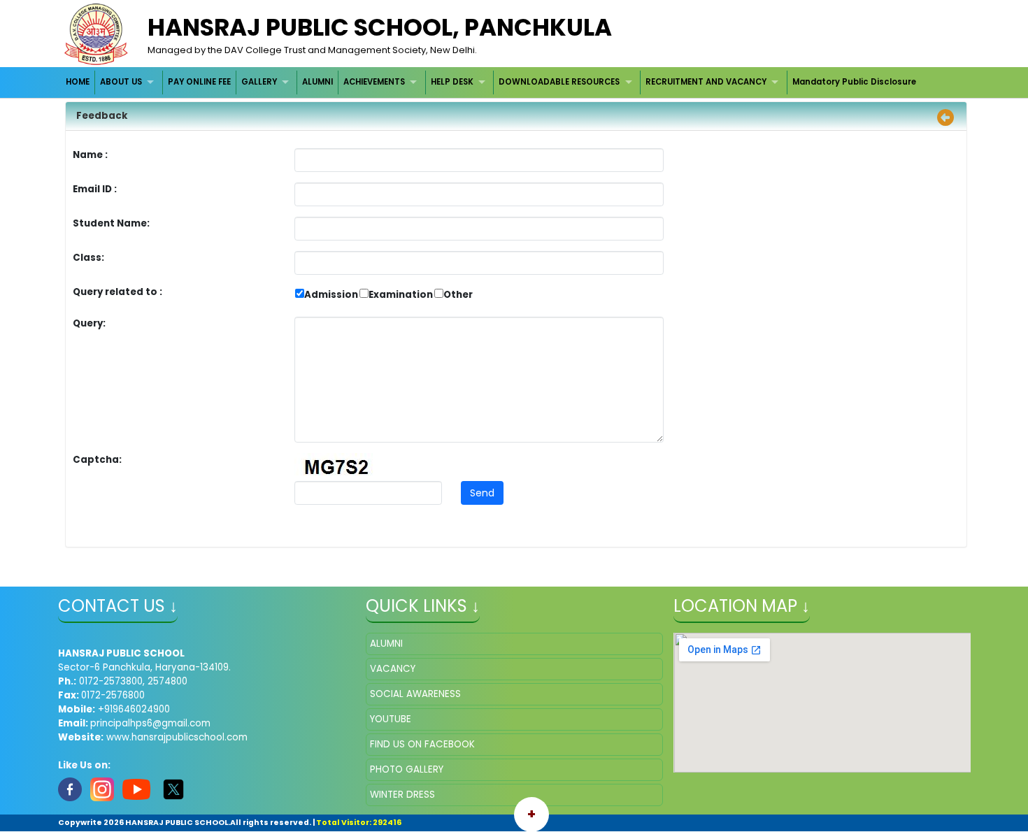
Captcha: (97, 459)
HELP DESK (452, 81)
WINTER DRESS (402, 794)
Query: (93, 323)
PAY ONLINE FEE (199, 81)
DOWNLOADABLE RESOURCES (559, 81)
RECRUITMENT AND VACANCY (705, 81)
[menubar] (491, 82)
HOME (78, 81)
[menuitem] (79, 82)
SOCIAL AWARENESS (415, 694)
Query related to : (117, 292)
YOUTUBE (390, 719)
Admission (331, 294)
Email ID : (133, 189)
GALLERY (259, 81)
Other (458, 294)
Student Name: (111, 223)
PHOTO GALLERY (406, 769)
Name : (94, 155)
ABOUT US (121, 81)
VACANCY (392, 668)
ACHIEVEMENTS (374, 81)
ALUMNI (317, 81)
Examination (401, 294)
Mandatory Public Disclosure (854, 81)
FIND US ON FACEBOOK (422, 744)
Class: (88, 257)
